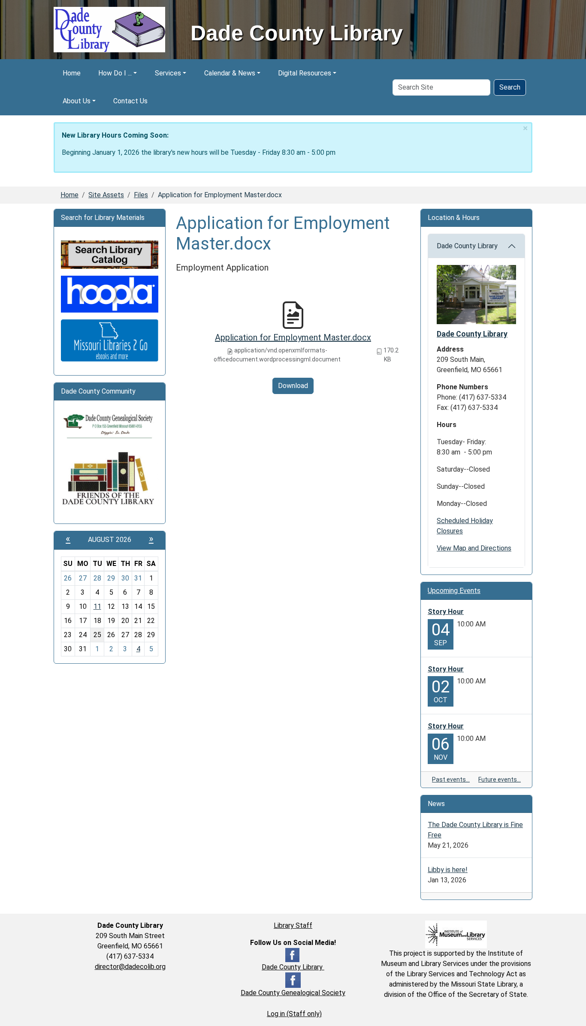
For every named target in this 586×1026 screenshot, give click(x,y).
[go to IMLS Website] (456, 934)
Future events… (499, 779)
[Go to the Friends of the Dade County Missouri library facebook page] (109, 478)
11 (97, 606)
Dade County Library (467, 246)
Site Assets (106, 195)
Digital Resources (304, 73)
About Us (77, 101)
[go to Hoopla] (109, 293)
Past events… (451, 779)
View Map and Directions (474, 548)
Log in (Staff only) (294, 1014)
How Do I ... (115, 73)
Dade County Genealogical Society (293, 993)
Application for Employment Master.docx (293, 337)
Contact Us (130, 101)
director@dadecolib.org (130, 967)
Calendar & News (229, 73)
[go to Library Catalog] (109, 254)
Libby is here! (448, 870)
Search (509, 87)
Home (72, 73)
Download (293, 386)
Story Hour (446, 612)
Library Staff (293, 925)
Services (168, 73)
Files (141, 195)
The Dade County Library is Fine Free (475, 830)
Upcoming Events (454, 591)
